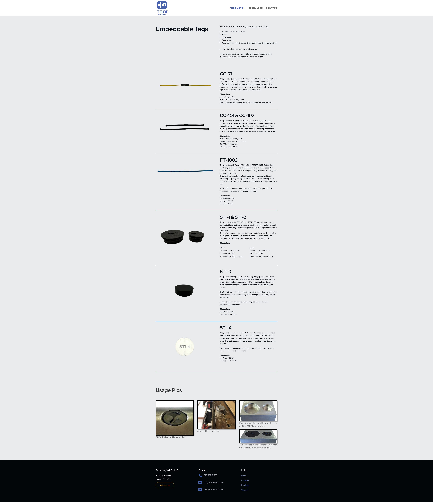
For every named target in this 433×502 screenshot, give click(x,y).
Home (243, 475)
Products (236, 8)
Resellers (255, 8)
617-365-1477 (210, 475)
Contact (271, 8)
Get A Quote (165, 485)
